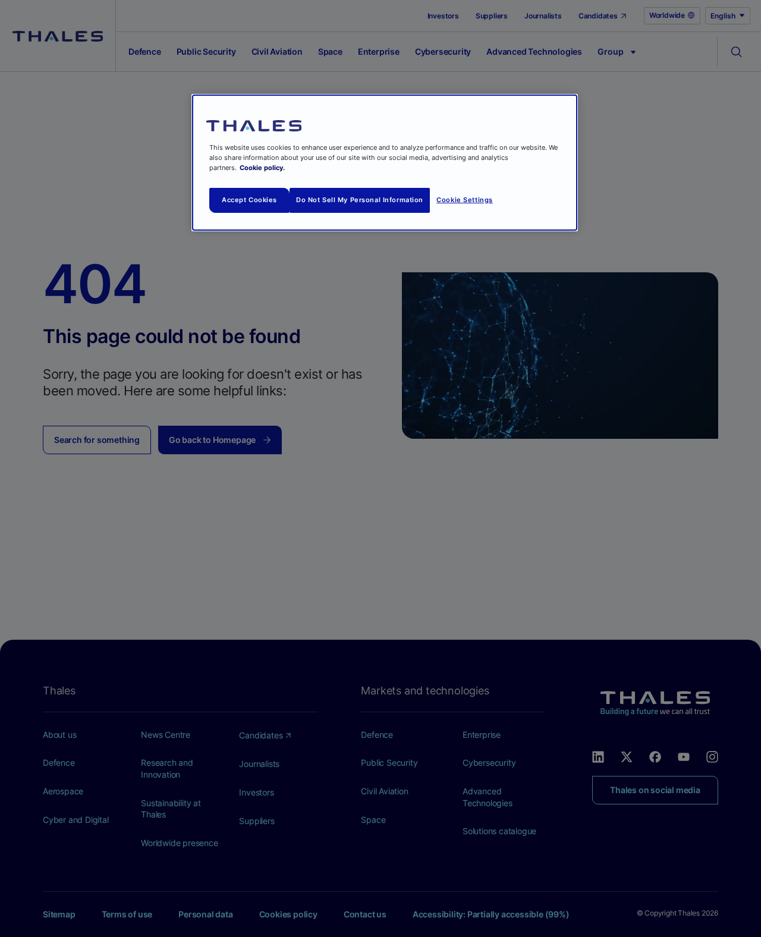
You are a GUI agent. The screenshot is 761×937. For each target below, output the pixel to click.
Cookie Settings (464, 200)
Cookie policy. (262, 167)
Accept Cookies (249, 200)
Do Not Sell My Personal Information (359, 200)
